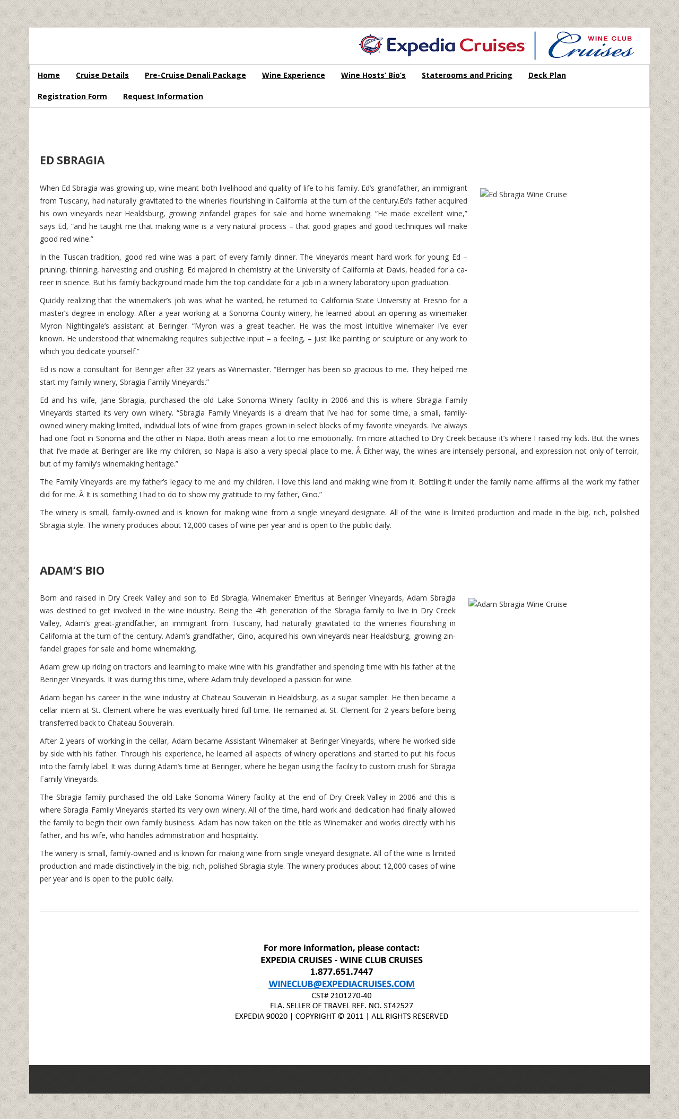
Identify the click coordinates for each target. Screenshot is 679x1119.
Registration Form (72, 96)
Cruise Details (102, 75)
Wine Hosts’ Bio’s (373, 75)
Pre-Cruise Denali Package (195, 75)
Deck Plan (547, 75)
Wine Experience (293, 75)
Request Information (163, 96)
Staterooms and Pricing (467, 75)
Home (49, 75)
